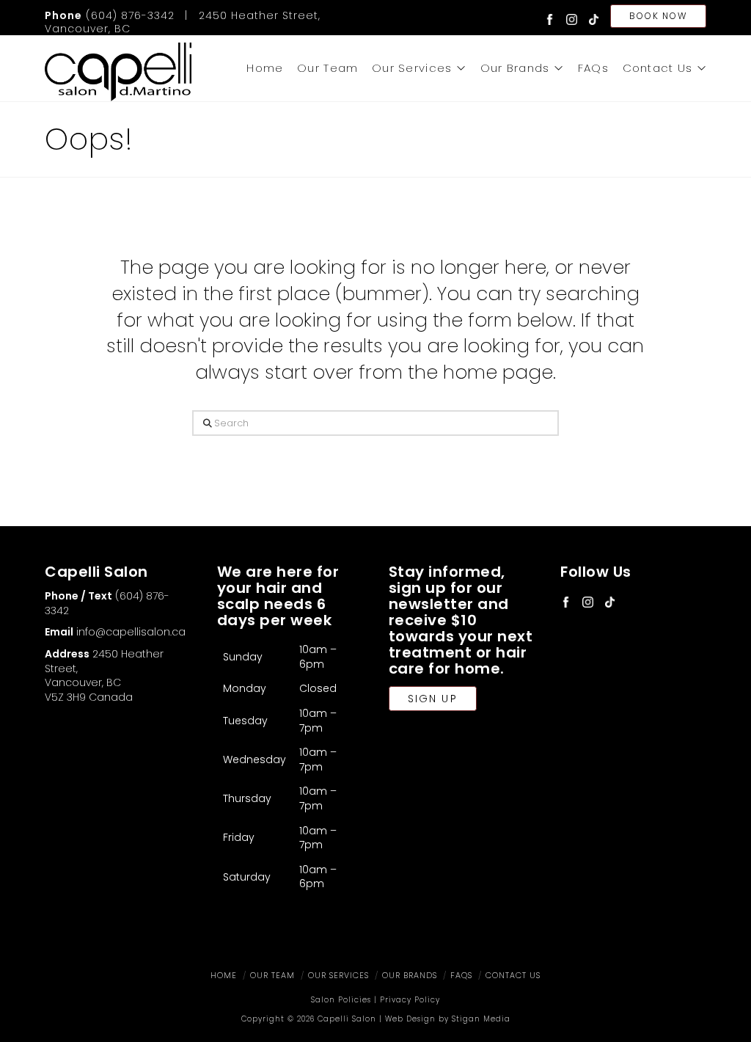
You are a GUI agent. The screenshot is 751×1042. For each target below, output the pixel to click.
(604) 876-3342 (110, 15)
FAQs (461, 975)
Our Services (338, 975)
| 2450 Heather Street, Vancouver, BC (182, 22)
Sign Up (433, 698)
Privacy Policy (410, 999)
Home (223, 975)
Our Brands (409, 975)
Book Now (657, 16)
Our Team (272, 975)
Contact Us (513, 975)
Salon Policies (341, 999)
